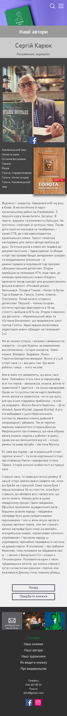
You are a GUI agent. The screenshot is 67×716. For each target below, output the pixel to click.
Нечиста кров (10, 154)
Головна (33, 638)
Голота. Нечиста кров (15, 177)
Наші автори (33, 650)
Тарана (6, 163)
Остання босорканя (14, 159)
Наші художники (33, 656)
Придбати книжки (33, 596)
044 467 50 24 (12, 628)
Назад (33, 587)
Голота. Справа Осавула (16, 172)
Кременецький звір (14, 149)
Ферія (5, 168)
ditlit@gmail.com (12, 625)
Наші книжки (33, 644)
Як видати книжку (33, 662)
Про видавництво (34, 668)
